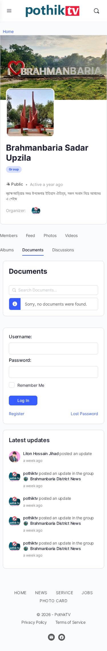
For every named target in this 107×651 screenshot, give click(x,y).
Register (16, 413)
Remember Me (30, 385)
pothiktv (30, 473)
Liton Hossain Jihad (40, 453)
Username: (20, 336)
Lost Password (84, 413)
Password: (20, 360)
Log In (23, 400)
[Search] (96, 11)
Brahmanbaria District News (55, 478)
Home (8, 31)
